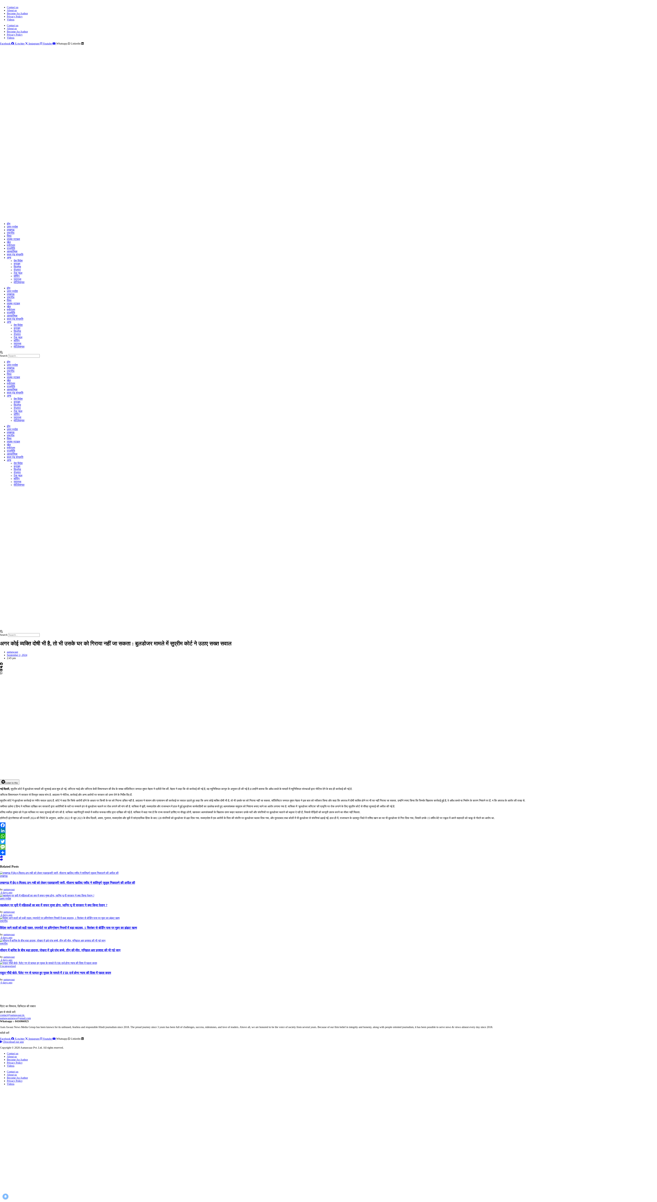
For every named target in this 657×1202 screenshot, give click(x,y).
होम (8, 223)
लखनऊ (11, 229)
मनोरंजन (11, 245)
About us (12, 10)
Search (3, 355)
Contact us (12, 7)
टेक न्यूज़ (18, 273)
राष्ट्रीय (10, 232)
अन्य (9, 257)
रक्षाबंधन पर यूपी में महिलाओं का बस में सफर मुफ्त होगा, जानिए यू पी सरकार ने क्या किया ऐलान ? (53, 905)
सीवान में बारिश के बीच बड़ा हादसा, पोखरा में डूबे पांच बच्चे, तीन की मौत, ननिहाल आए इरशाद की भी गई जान (60, 950)
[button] (328, 352)
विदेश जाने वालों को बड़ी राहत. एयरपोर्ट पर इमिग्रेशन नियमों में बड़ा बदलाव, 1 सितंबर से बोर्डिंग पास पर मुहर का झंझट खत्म (68, 928)
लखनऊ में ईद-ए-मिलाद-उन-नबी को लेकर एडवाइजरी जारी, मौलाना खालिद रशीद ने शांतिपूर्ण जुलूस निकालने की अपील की (67, 883)
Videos (10, 19)
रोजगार (17, 269)
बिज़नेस (17, 266)
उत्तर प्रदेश (12, 226)
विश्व (9, 236)
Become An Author (17, 13)
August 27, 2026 (8, 1)
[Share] (328, 852)
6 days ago (6, 982)
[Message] (328, 847)
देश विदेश (18, 260)
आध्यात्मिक (12, 251)
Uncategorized (8, 966)
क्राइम (17, 263)
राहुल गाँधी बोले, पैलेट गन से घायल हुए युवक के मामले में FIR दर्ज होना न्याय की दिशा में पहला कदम (55, 973)
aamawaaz (9, 889)
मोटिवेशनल (19, 282)
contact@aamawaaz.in (12, 1015)
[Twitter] (328, 841)
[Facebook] (328, 825)
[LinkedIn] (328, 830)
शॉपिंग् (17, 276)
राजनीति (11, 248)
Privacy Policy (15, 16)
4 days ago (6, 892)
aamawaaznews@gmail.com (15, 1018)
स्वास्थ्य (17, 279)
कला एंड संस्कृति (15, 254)
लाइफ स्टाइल (13, 239)
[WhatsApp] (328, 836)
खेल (9, 242)
